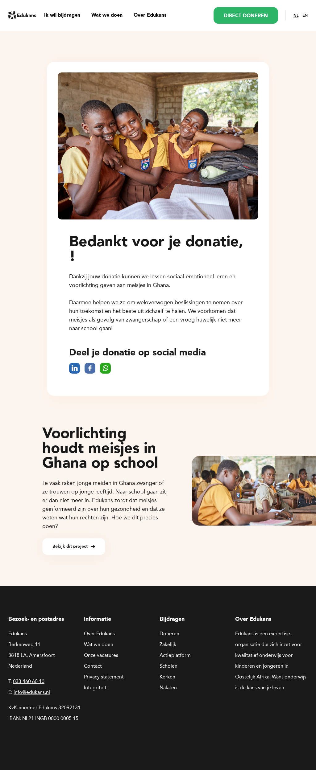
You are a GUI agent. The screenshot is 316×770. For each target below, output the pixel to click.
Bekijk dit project (70, 546)
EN (305, 15)
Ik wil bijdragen (62, 15)
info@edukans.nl (32, 692)
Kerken (167, 677)
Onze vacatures (101, 655)
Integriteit (95, 687)
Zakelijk (168, 644)
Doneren (169, 634)
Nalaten (168, 687)
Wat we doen (107, 15)
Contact (93, 666)
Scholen (168, 666)
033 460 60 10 (28, 681)
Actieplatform (175, 655)
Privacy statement (104, 677)
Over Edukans (150, 15)
